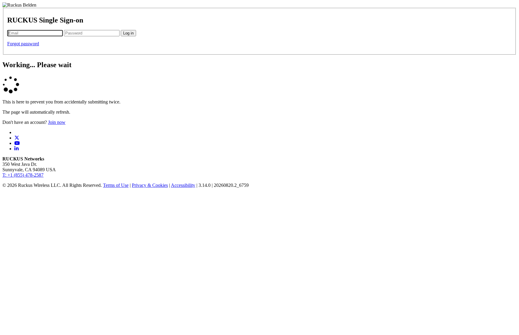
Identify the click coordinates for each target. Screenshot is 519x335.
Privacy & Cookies (150, 185)
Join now (56, 122)
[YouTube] (17, 143)
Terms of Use (116, 185)
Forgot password (23, 43)
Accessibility (183, 185)
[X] (16, 137)
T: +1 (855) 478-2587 (23, 175)
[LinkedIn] (16, 148)
